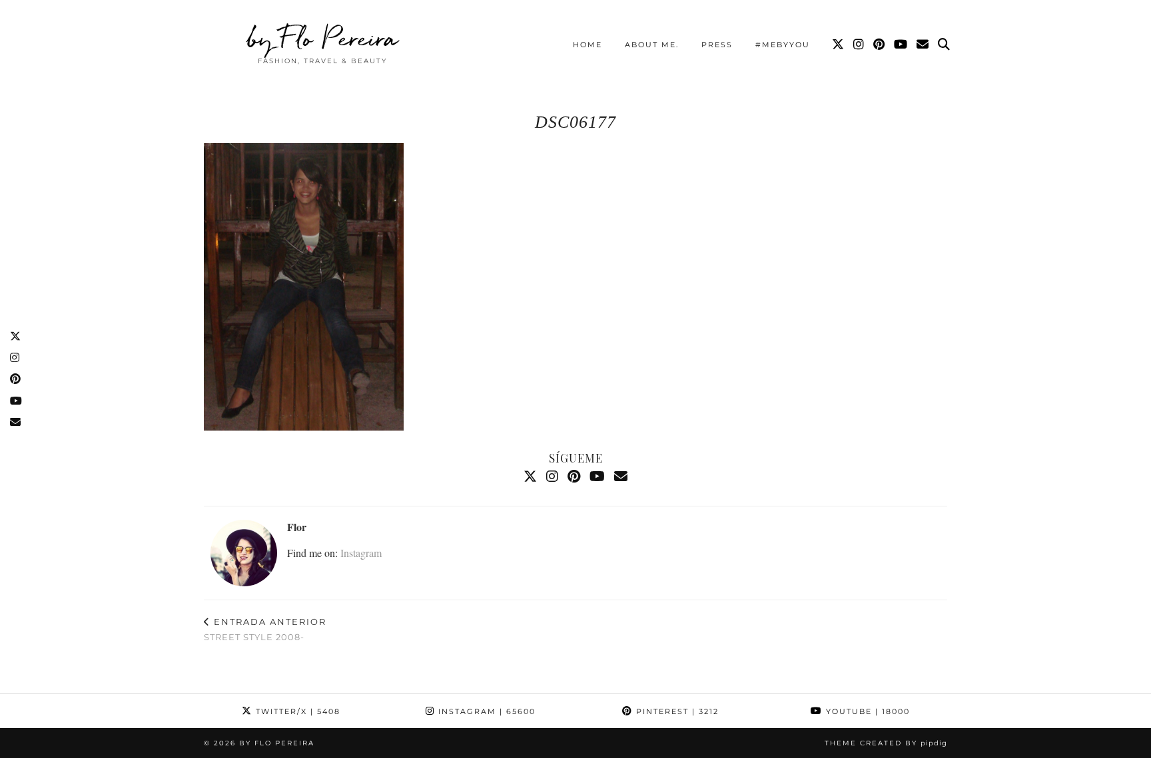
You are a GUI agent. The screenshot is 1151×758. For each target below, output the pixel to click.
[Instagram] (859, 44)
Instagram (361, 553)
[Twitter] (838, 44)
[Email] (923, 44)
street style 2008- (265, 629)
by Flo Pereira (322, 38)
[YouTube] (901, 44)
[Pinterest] (879, 44)
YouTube (866, 711)
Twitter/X (296, 711)
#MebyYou (782, 44)
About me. (652, 44)
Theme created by (886, 743)
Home (587, 44)
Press (717, 44)
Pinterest (676, 711)
